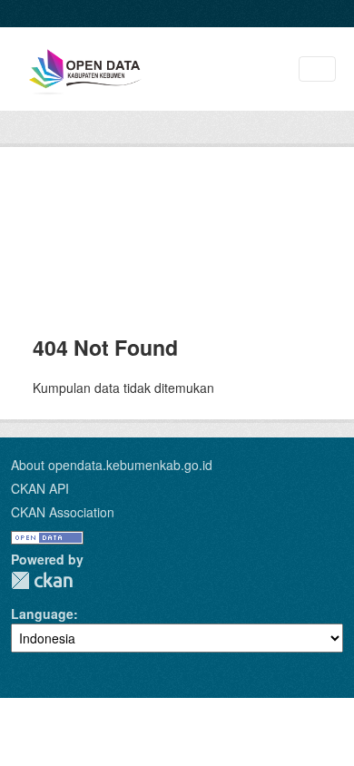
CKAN (42, 580)
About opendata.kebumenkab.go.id (111, 465)
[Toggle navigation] (317, 69)
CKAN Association (62, 512)
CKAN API (40, 488)
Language (42, 613)
